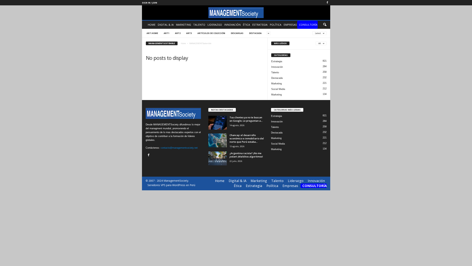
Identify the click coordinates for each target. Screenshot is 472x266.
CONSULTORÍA (308, 24)
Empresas (290, 24)
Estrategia (260, 24)
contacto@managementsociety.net (179, 147)
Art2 (178, 33)
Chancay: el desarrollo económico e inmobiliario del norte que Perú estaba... (247, 138)
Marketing (183, 24)
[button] (325, 25)
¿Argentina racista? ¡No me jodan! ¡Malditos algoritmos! (246, 155)
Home (151, 24)
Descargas (237, 33)
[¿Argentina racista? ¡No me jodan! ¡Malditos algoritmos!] (217, 158)
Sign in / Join (149, 2)
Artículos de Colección (211, 33)
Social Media (278, 89)
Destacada (255, 33)
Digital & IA (166, 24)
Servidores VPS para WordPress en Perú (171, 185)
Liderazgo (214, 24)
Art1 (166, 33)
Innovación (232, 24)
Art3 (189, 33)
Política (275, 24)
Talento (199, 24)
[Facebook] (327, 2)
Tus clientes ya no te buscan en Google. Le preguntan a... (246, 119)
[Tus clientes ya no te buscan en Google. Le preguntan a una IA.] (217, 123)
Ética (246, 24)
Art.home (152, 33)
